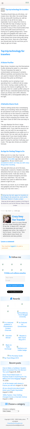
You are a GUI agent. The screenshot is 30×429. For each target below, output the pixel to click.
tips (7, 211)
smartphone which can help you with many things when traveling (15, 164)
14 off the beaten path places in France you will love (13, 384)
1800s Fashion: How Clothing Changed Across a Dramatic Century (15, 396)
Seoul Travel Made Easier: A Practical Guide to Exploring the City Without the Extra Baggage (15, 377)
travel (9, 211)
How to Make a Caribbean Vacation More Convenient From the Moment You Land (14, 370)
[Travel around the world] (8, 346)
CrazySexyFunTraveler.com (15, 423)
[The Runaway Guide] (15, 355)
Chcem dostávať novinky (15, 285)
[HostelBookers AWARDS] (8, 305)
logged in (13, 246)
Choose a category (9, 409)
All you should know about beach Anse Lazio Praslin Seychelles (13, 389)
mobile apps (17, 211)
